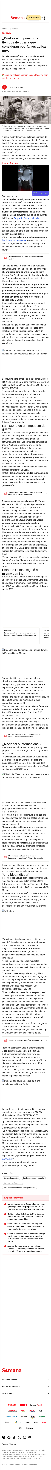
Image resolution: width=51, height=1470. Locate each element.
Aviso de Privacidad (12, 1444)
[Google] (3, 1437)
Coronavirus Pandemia (13, 1183)
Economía (16, 28)
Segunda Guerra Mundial (27, 218)
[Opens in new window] (8, 1437)
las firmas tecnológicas (14, 240)
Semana (5, 28)
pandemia (7, 1159)
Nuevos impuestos (11, 1178)
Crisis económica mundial (33, 1178)
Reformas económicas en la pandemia (19, 1188)
